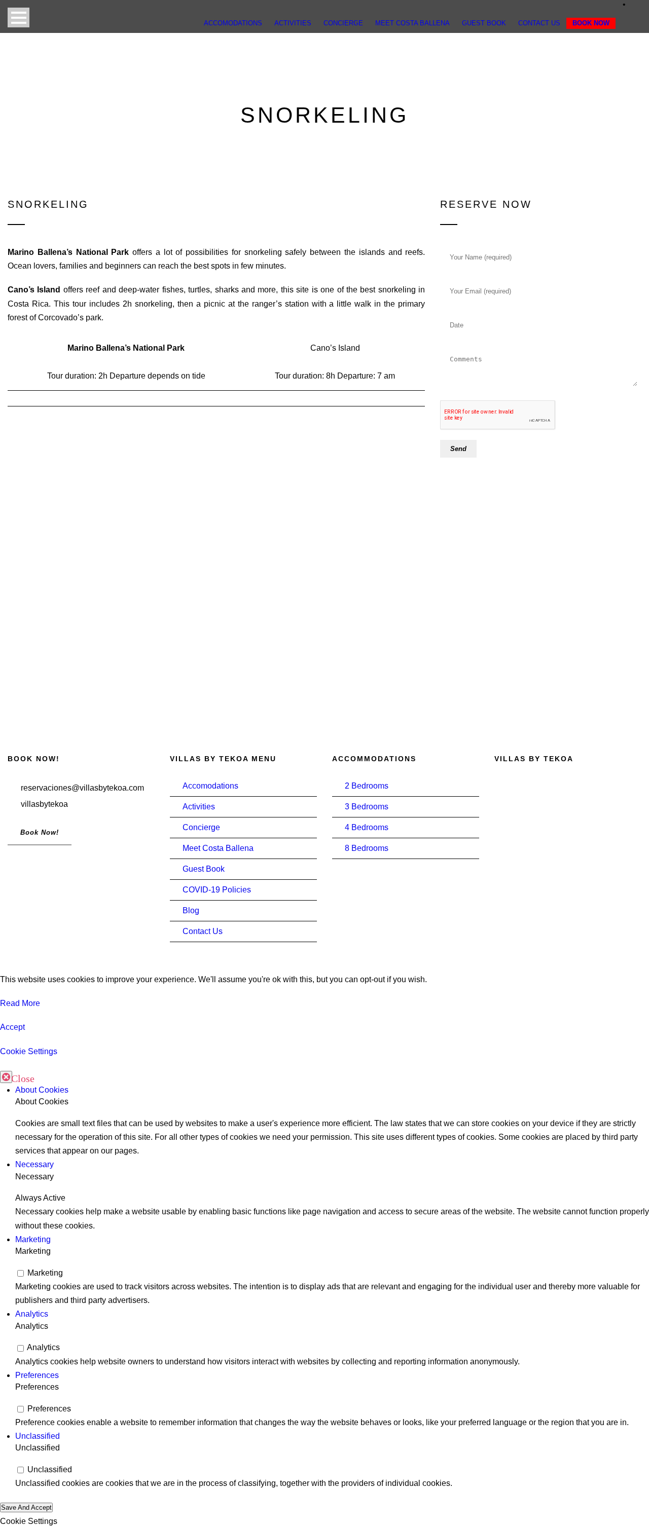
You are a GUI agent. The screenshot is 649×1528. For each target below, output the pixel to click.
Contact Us (203, 931)
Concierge (201, 827)
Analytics (31, 1314)
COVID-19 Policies (217, 889)
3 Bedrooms (366, 806)
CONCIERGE (343, 23)
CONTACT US (539, 23)
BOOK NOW (590, 23)
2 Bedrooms (366, 785)
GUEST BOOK (484, 23)
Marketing (33, 1239)
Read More (20, 1003)
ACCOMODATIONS (233, 23)
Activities (199, 806)
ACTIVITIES (292, 23)
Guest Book (204, 869)
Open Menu (18, 17)
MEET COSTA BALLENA (412, 23)
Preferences (37, 1375)
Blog (191, 910)
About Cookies (41, 1090)
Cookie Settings (28, 1051)
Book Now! (39, 832)
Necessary (34, 1164)
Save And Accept (26, 1507)
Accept (12, 1027)
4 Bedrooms (366, 827)
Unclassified (37, 1436)
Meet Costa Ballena (218, 848)
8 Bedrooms (366, 848)
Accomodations (210, 785)
